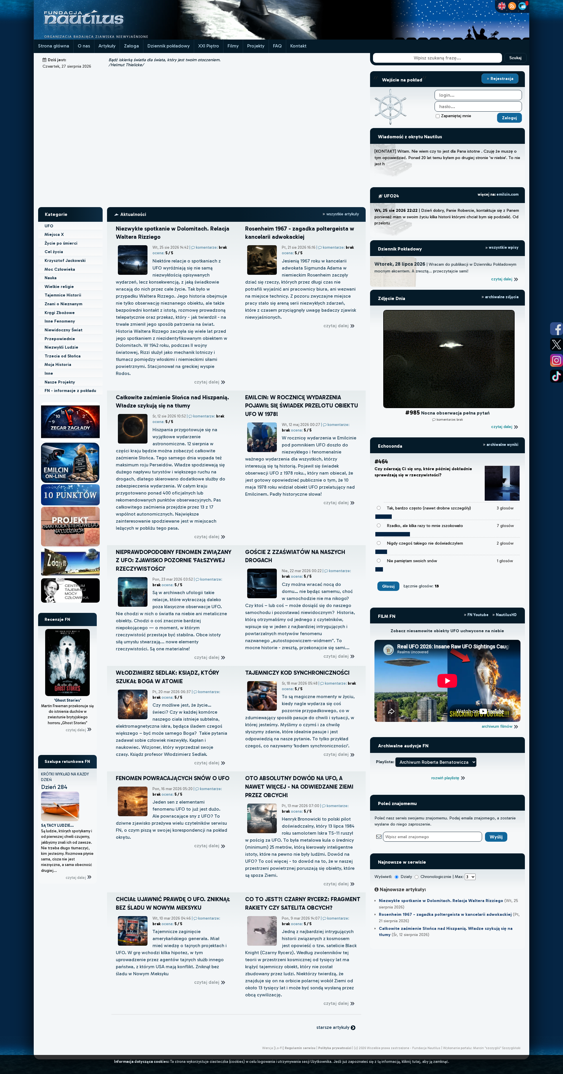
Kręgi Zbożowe (60, 312)
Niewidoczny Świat (63, 330)
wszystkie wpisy (503, 247)
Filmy (233, 46)
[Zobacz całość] (447, 406)
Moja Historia (58, 364)
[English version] (502, 6)
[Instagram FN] (556, 360)
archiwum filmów (497, 726)
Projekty (255, 46)
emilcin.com (507, 194)
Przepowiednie (60, 338)
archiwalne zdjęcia (501, 297)
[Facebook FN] (556, 328)
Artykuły (107, 46)
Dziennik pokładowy (168, 46)
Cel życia (54, 251)
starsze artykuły (333, 1027)
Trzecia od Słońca (63, 356)
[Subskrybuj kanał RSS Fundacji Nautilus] (512, 6)
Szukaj (515, 58)
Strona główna (53, 46)
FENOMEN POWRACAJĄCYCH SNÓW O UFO (172, 778)
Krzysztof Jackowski (65, 260)
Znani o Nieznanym (63, 303)
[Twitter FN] (556, 344)
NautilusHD (506, 615)
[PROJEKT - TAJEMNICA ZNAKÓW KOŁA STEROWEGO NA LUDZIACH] (70, 546)
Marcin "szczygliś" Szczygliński (496, 1048)
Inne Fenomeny (60, 321)
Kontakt (298, 46)
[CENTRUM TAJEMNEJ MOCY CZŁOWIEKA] (70, 602)
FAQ (277, 46)
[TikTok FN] (556, 376)
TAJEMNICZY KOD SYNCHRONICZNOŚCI (297, 672)
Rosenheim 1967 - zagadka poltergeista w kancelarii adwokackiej (445, 914)
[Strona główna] (105, 38)
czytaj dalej (76, 720)
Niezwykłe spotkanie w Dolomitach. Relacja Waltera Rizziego (441, 900)
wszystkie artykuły (342, 213)
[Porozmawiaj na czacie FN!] (522, 6)
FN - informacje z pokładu (70, 390)
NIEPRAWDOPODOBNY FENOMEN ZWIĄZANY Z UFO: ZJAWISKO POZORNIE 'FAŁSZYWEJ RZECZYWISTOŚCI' (173, 560)
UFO (49, 226)
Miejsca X (54, 234)
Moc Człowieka (60, 269)
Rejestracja (501, 78)
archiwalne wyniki (502, 444)
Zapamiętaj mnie (456, 115)
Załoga (131, 46)
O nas (84, 46)
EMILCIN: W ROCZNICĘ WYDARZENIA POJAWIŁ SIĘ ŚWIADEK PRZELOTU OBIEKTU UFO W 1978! (301, 406)
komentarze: (211, 247)
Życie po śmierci (61, 243)
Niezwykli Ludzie (61, 347)
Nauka (51, 277)
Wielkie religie (59, 286)
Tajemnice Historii (63, 295)
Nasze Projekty (60, 382)
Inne (49, 373)
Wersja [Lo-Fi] (273, 1048)
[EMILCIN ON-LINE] (70, 482)
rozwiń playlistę (445, 777)
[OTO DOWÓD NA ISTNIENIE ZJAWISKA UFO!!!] (70, 576)
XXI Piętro (208, 46)
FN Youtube (478, 615)
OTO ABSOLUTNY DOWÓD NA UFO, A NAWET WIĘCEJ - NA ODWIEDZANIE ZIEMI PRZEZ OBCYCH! (299, 787)
